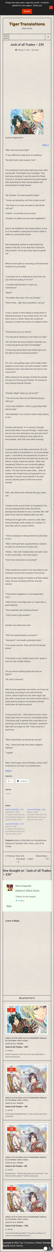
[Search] (48, 37)
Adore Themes (16, 1246)
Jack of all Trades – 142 (16, 1226)
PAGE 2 (45, 145)
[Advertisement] (27, 81)
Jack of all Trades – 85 (16, 1166)
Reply (9, 906)
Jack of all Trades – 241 (16, 1047)
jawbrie (36, 50)
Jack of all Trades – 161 (16, 1106)
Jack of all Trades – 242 (36, 810)
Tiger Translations (27, 24)
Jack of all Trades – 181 (14, 810)
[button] (48, 1248)
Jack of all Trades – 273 (14, 824)
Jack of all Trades (14, 1044)
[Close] (51, 7)
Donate (27, 11)
